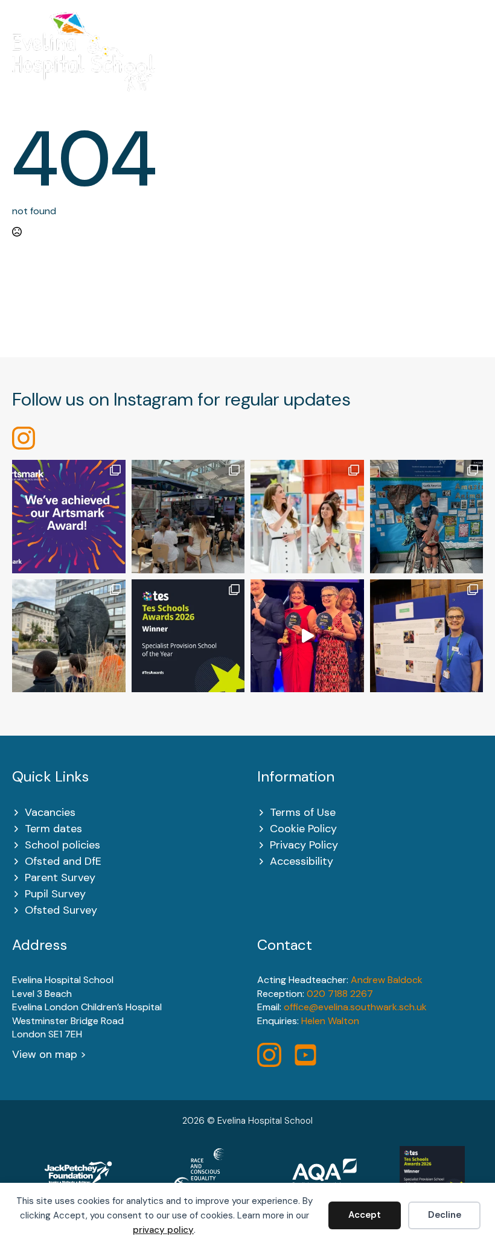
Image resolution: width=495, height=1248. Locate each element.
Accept (364, 1215)
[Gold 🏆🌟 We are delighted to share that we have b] (69, 516)
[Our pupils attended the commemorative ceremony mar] (69, 636)
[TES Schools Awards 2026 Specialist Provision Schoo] (188, 636)
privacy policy (163, 1230)
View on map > (49, 1054)
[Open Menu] (476, 59)
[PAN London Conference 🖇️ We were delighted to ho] (188, 516)
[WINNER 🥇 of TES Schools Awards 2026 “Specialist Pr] (307, 636)
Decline (444, 1215)
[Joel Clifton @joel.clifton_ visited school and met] (427, 516)
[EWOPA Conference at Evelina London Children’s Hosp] (427, 636)
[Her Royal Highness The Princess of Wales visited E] (307, 516)
